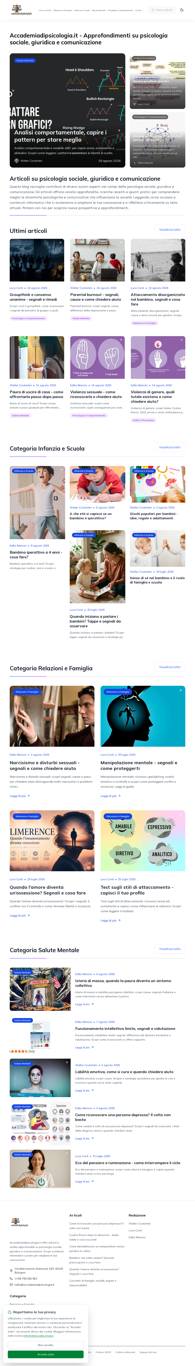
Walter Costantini (81, 288)
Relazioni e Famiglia (63, 10)
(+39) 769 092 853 (26, 1278)
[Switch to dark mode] (181, 9)
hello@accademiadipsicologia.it (34, 1284)
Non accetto (46, 1345)
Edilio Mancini (78, 385)
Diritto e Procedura (144, 58)
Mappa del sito (148, 1352)
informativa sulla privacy (38, 1335)
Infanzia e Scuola (82, 10)
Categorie (18, 1296)
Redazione (137, 1215)
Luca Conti (16, 288)
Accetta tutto (46, 1354)
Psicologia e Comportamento (120, 10)
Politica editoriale (125, 1352)
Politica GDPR (103, 1352)
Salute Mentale (98, 10)
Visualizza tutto (170, 229)
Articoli (75, 1215)
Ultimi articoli (45, 10)
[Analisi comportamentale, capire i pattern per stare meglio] (67, 110)
